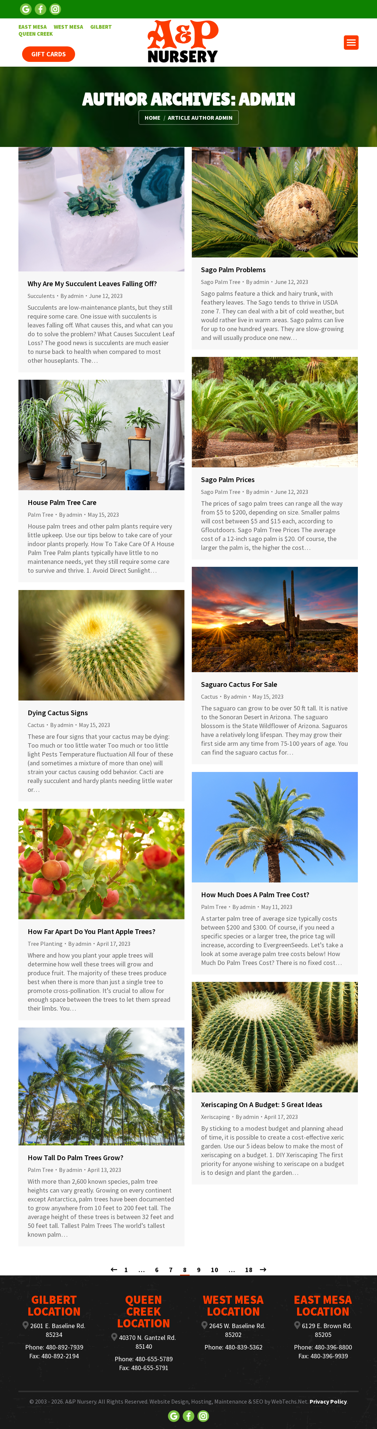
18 (249, 1269)
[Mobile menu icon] (351, 42)
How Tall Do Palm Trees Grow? (75, 1157)
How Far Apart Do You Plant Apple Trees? (91, 931)
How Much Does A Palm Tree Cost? (255, 894)
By (72, 295)
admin (267, 99)
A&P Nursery (80, 1401)
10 (214, 1269)
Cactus (209, 696)
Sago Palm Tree (220, 281)
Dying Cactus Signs (58, 712)
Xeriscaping (215, 1116)
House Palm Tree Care (62, 502)
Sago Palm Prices (228, 479)
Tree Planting (45, 943)
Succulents (41, 295)
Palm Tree (40, 514)
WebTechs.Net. (290, 1401)
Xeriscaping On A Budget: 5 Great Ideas (262, 1104)
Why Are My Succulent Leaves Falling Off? (92, 283)
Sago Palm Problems (233, 269)
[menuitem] (32, 26)
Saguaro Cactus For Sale (239, 684)
